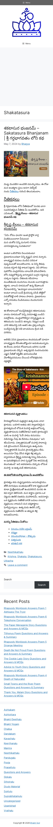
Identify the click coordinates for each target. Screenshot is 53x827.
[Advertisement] (26, 75)
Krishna (12, 556)
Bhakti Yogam (11, 724)
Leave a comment (18, 565)
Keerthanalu (10, 743)
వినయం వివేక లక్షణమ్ (21, 529)
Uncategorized (12, 801)
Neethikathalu (15, 552)
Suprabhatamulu (13, 796)
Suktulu (8, 791)
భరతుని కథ (16, 543)
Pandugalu (10, 757)
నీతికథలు (14, 191)
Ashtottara (10, 714)
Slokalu (8, 777)
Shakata (21, 556)
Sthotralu (9, 781)
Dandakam (10, 733)
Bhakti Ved (35, 823)
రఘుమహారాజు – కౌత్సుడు (23, 536)
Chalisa (8, 729)
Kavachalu (9, 738)
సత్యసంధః (16, 539)
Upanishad (10, 805)
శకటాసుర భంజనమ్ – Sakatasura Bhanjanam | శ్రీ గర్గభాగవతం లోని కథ (26, 133)
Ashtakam (9, 709)
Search (8, 579)
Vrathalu (8, 810)
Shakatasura (35, 556)
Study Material (12, 786)
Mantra (8, 748)
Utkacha (8, 560)
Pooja (7, 762)
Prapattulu (9, 767)
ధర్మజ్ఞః (14, 532)
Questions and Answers (17, 772)
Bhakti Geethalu (13, 719)
